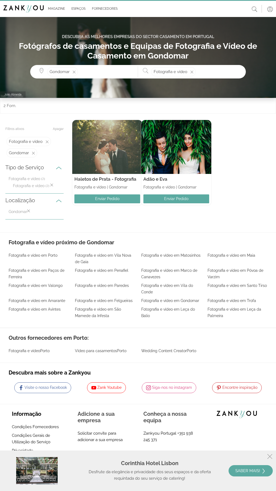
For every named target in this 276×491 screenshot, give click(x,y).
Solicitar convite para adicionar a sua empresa (100, 436)
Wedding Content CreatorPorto (168, 351)
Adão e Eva (155, 179)
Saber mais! (248, 470)
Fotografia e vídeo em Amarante (37, 300)
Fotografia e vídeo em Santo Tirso (237, 285)
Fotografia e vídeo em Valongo (36, 285)
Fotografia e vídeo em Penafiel (101, 270)
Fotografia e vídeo (24, 179)
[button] (55, 8)
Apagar (58, 129)
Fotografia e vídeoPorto (29, 351)
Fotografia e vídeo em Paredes (102, 285)
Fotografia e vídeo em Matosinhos (171, 255)
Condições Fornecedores (35, 426)
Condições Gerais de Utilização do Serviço (31, 438)
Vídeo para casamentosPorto (100, 351)
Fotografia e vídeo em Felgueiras (104, 300)
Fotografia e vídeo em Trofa (232, 300)
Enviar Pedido (107, 199)
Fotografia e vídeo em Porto (33, 255)
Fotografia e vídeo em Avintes (35, 309)
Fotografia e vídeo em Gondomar (170, 300)
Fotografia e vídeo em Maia (231, 255)
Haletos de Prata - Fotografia (105, 179)
